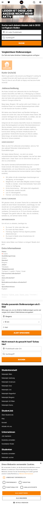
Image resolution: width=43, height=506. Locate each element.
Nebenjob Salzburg (8, 378)
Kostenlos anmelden (8, 440)
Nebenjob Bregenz (8, 397)
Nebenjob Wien (7, 374)
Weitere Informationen (26, 474)
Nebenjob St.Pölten (8, 401)
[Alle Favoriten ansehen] (9, 2)
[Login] (40, 2)
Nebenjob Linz (6, 389)
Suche (22, 43)
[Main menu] (2, 2)
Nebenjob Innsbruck (8, 382)
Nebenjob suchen (8, 457)
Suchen (21, 360)
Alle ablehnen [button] (21, 498)
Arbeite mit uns (7, 426)
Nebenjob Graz (7, 386)
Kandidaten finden (8, 444)
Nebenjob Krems (7, 405)
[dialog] (21, 483)
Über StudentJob (7, 415)
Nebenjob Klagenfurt (9, 393)
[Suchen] (35, 2)
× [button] (40, 463)
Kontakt (4, 422)
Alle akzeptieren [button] (21, 493)
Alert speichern (21, 333)
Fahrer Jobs (13, 295)
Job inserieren (6, 436)
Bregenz (5, 295)
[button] (21, 503)
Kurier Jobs (24, 295)
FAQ (3, 419)
